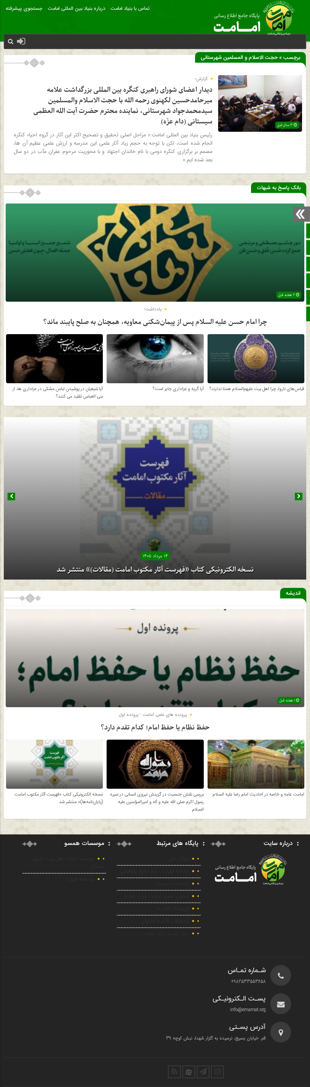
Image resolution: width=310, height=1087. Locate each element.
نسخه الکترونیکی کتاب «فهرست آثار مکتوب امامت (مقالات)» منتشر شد (155, 570)
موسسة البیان (81, 879)
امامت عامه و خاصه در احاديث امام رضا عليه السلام (258, 794)
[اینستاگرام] (217, 1071)
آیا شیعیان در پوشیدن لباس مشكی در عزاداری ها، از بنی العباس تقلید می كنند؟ (57, 392)
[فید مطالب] (174, 1071)
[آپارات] (188, 1071)
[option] (155, 498)
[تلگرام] (203, 1071)
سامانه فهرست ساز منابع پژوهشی (154, 871)
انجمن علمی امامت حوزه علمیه (156, 896)
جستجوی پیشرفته (24, 9)
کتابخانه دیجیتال (172, 883)
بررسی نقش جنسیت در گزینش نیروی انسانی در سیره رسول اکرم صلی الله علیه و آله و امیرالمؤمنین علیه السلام (157, 802)
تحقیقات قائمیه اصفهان (165, 921)
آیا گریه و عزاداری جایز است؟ (178, 389)
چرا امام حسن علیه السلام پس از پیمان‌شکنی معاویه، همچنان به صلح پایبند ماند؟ (155, 322)
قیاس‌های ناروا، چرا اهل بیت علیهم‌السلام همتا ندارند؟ (256, 389)
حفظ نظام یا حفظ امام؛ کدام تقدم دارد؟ (155, 728)
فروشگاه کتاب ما (172, 908)
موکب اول (179, 858)
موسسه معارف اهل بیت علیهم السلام (68, 862)
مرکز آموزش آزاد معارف (166, 933)
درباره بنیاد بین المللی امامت (76, 9)
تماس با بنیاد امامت (130, 9)
